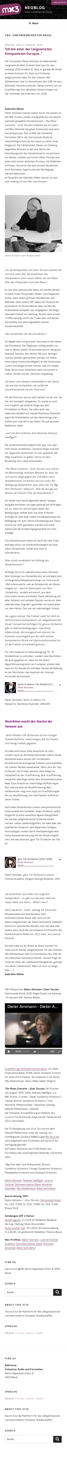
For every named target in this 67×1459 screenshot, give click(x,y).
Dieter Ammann (13, 1180)
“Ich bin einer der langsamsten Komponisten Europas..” (28, 51)
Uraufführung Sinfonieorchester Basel (26, 1069)
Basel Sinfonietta (46, 1188)
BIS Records (52, 1136)
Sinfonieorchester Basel (28, 1184)
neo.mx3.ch (59, 2)
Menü (35, 23)
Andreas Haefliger (33, 1180)
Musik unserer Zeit (15, 1228)
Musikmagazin (13, 1220)
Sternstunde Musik (50, 1200)
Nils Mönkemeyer (26, 1188)
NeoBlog (35, 7)
